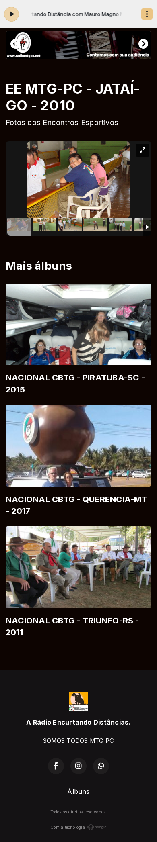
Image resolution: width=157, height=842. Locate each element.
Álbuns (78, 791)
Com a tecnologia (67, 827)
